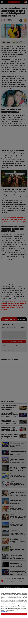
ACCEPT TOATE (14, 614)
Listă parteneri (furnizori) (4, 611)
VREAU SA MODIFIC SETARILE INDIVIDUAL (14, 615)
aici (18, 600)
